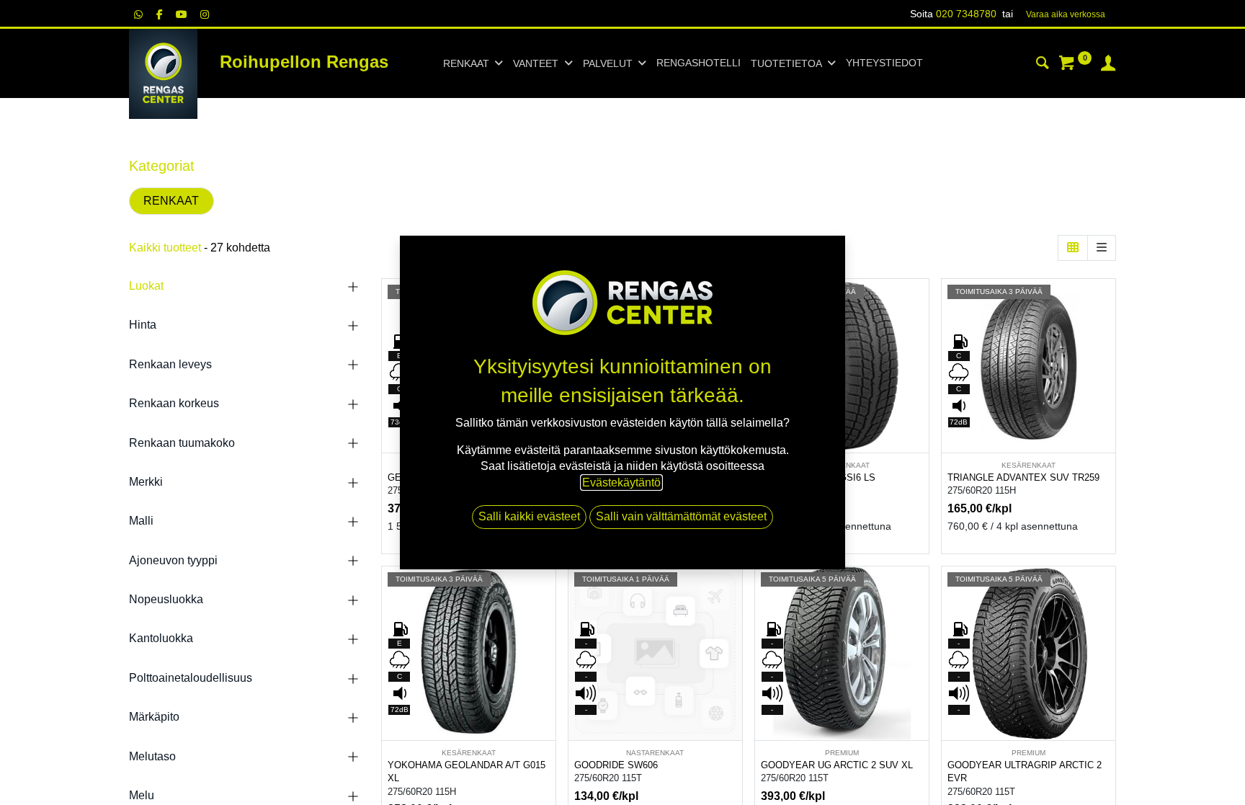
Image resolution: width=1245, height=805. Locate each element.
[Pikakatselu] (919, 302)
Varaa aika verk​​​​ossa (1065, 14)
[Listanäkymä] (1101, 248)
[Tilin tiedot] (1108, 65)
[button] (919, 335)
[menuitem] (698, 63)
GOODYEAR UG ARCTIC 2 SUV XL (837, 765)
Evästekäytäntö (621, 482)
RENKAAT (171, 201)
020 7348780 (966, 13)
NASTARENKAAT (655, 753)
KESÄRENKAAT (1028, 465)
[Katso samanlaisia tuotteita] (919, 399)
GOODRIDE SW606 (616, 765)
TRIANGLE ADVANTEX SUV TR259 (1023, 477)
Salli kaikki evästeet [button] (529, 516)
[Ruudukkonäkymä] (1073, 248)
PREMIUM (842, 753)
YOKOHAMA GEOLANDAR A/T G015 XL (466, 772)
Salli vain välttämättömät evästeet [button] (681, 516)
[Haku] (1042, 65)
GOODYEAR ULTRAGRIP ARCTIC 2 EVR (1024, 772)
